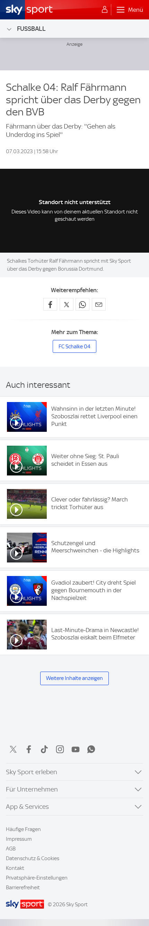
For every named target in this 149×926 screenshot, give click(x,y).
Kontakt (15, 868)
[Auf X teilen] (66, 304)
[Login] (104, 9)
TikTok (44, 749)
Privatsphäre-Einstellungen (37, 878)
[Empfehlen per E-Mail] (99, 304)
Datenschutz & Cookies (32, 858)
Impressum (19, 839)
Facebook (28, 749)
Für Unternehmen (32, 789)
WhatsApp (91, 749)
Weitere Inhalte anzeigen (74, 678)
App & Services (27, 807)
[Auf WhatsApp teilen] (82, 304)
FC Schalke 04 (74, 346)
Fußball (31, 28)
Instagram (60, 749)
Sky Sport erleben (31, 772)
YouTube (75, 749)
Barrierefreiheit (23, 887)
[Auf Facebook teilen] (50, 304)
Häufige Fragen (23, 829)
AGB (11, 849)
